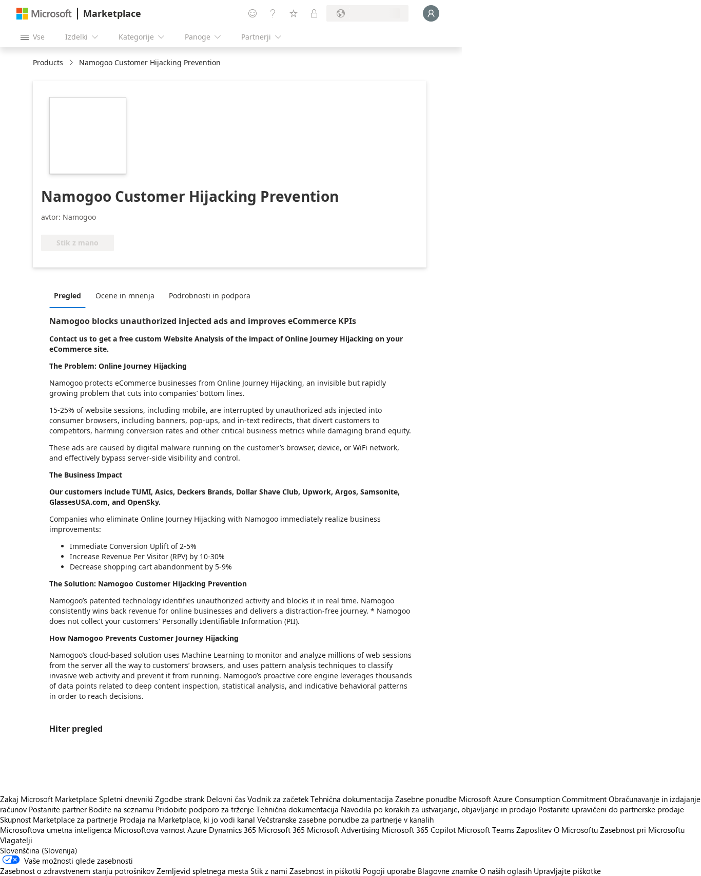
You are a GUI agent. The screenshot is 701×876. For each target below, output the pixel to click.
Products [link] (48, 62)
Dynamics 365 (232, 830)
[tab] (70, 295)
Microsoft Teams (486, 830)
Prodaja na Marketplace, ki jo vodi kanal (187, 819)
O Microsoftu (576, 830)
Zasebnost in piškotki (325, 871)
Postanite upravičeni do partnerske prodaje (611, 809)
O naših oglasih (506, 871)
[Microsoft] (44, 14)
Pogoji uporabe (389, 871)
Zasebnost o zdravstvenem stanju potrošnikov (77, 871)
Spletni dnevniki (126, 799)
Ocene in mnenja (124, 295)
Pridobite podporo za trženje (204, 809)
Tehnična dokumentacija (351, 799)
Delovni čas (225, 799)
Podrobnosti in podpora (209, 295)
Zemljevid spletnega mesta (202, 871)
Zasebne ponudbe (426, 799)
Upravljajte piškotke (567, 871)
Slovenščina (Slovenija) (38, 850)
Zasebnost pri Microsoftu (642, 830)
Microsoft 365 (281, 830)
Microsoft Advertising (343, 830)
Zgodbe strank (179, 799)
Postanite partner (58, 809)
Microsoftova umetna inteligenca (56, 830)
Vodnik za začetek (277, 799)
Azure (197, 830)
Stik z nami (268, 871)
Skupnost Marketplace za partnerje (59, 819)
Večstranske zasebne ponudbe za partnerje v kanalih (345, 819)
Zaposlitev (534, 830)
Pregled (67, 295)
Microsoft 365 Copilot (419, 830)
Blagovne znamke (448, 871)
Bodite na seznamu (121, 809)
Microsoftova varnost (149, 830)
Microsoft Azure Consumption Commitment (534, 799)
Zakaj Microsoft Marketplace (48, 799)
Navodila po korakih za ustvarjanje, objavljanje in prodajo (438, 809)
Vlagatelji (16, 840)
